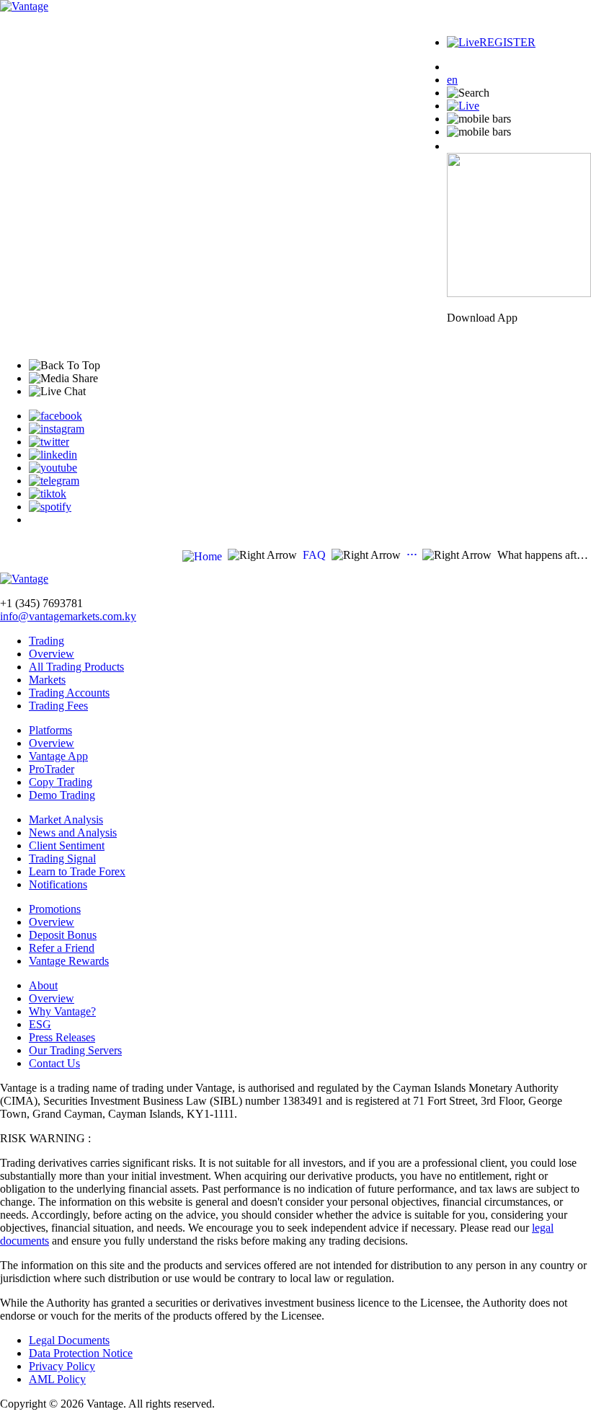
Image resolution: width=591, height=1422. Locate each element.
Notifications (58, 884)
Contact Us (54, 1063)
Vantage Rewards (69, 961)
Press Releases (62, 1037)
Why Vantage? (62, 1011)
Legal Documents (69, 1340)
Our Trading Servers (75, 1050)
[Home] (202, 556)
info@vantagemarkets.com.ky (68, 616)
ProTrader (51, 769)
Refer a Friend (61, 948)
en (452, 80)
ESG (40, 1024)
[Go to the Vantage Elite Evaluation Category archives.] (411, 555)
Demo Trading (62, 795)
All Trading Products (76, 667)
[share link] (55, 416)
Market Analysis (66, 819)
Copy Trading (60, 782)
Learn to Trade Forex (77, 871)
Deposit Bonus (63, 935)
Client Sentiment (67, 845)
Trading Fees (58, 705)
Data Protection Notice (81, 1353)
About (43, 985)
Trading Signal (62, 858)
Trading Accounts (69, 692)
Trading (46, 641)
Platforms (50, 730)
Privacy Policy (62, 1366)
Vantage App (58, 756)
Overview (51, 654)
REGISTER (507, 42)
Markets (47, 680)
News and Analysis (73, 832)
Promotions (55, 909)
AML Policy (57, 1379)
